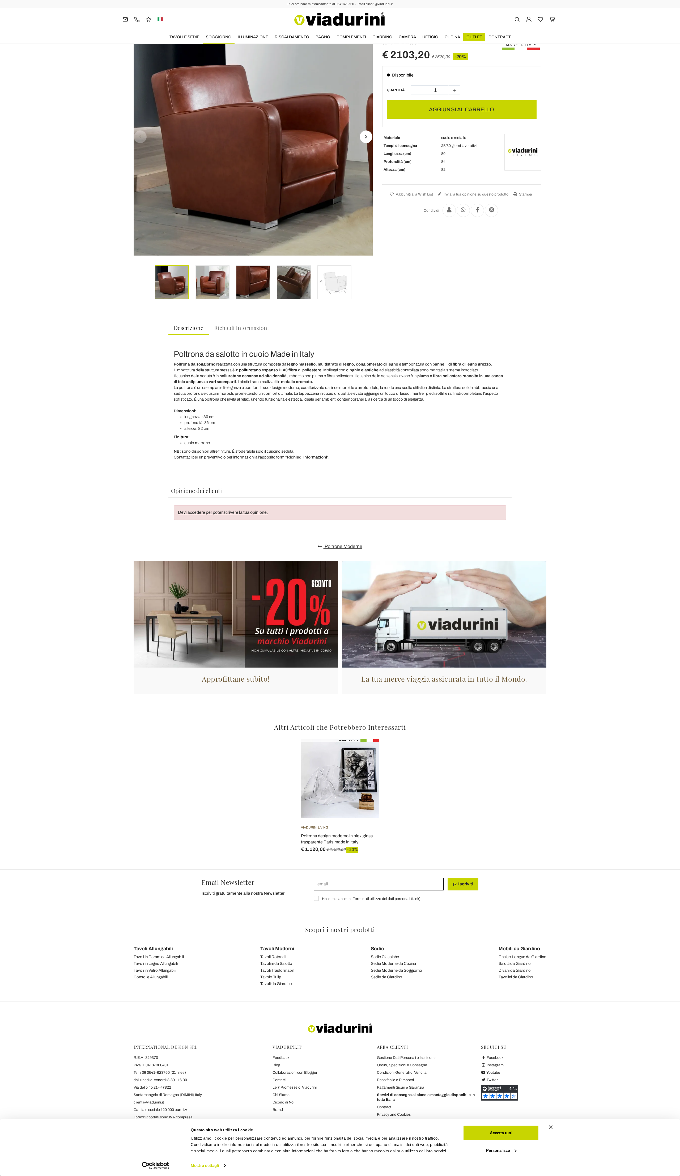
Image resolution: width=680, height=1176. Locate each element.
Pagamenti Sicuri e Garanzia (400, 1087)
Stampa (525, 194)
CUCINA (452, 37)
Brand (278, 1110)
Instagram (495, 1065)
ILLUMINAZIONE (253, 37)
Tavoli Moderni (277, 948)
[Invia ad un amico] (449, 210)
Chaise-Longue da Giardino (522, 957)
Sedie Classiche (385, 957)
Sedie (377, 948)
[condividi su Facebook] (477, 210)
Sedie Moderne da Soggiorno (396, 970)
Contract (499, 37)
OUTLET (474, 37)
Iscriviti (465, 884)
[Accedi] (529, 19)
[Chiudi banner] (550, 1127)
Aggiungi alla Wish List (414, 194)
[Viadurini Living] (523, 152)
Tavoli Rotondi (273, 957)
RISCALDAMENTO (292, 37)
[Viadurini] (339, 19)
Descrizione (188, 327)
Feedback (281, 1058)
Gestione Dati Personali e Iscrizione (406, 1058)
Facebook (494, 1058)
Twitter (492, 1080)
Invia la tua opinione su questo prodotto (475, 194)
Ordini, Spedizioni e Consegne (402, 1065)
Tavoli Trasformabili (277, 970)
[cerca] (517, 19)
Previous (140, 136)
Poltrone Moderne (343, 546)
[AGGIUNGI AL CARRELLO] (365, 752)
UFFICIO (430, 37)
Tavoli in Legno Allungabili (156, 963)
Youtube (493, 1073)
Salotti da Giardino (515, 963)
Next (366, 136)
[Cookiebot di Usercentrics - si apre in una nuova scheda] (155, 1166)
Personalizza (498, 1150)
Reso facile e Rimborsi (395, 1080)
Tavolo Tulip (270, 977)
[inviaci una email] (125, 19)
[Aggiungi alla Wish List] (365, 765)
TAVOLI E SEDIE (184, 37)
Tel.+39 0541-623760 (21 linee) (160, 1073)
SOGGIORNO (218, 37)
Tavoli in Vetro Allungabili (155, 970)
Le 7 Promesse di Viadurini (295, 1087)
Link (415, 899)
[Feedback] (148, 19)
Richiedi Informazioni (241, 327)
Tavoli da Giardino (276, 984)
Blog (276, 1065)
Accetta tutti (501, 1133)
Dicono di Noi (283, 1102)
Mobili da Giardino (519, 948)
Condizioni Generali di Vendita (402, 1073)
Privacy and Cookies (394, 1114)
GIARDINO (382, 37)
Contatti (279, 1080)
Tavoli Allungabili (153, 948)
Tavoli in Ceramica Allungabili (159, 957)
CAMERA (407, 37)
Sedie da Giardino (386, 977)
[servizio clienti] (137, 19)
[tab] (188, 328)
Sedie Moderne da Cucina (393, 963)
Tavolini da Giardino (516, 977)
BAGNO (323, 37)
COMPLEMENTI (351, 37)
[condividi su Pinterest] (491, 210)
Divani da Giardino (515, 970)
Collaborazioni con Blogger (295, 1073)
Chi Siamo (281, 1095)
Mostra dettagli (205, 1165)
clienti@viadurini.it (149, 1102)
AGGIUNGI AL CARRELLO (461, 109)
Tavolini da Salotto (276, 963)
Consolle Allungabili (151, 977)
